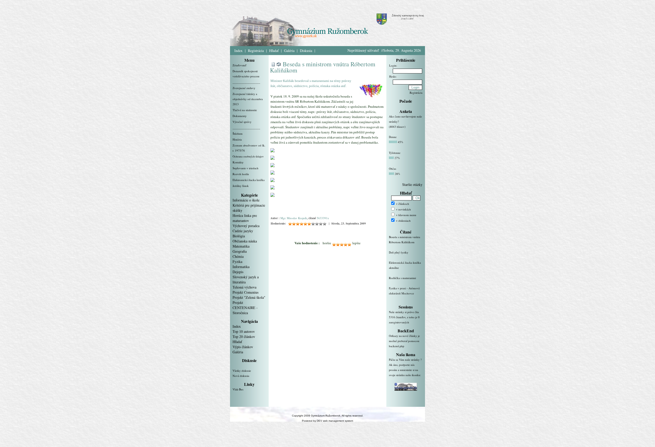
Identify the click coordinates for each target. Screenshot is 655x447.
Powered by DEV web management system (327, 420)
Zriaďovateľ (239, 65)
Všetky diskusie (242, 370)
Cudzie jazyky (243, 230)
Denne (393, 137)
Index (238, 50)
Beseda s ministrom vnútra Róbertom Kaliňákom (322, 67)
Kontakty (238, 162)
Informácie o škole (246, 200)
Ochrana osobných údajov (248, 156)
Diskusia (306, 50)
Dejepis (238, 271)
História (237, 139)
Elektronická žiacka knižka (249, 180)
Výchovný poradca (246, 225)
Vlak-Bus (238, 389)
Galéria (289, 50)
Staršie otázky (412, 184)
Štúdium (238, 133)
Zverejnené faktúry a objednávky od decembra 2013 (248, 99)
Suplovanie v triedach (245, 168)
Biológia (239, 235)
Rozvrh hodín (241, 174)
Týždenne (394, 153)
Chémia (238, 256)
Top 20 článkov (244, 336)
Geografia (240, 251)
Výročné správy (242, 122)
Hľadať (274, 50)
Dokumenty (240, 116)
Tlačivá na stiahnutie (245, 110)
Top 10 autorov (244, 331)
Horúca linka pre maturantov (245, 218)
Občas (392, 169)
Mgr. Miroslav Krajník (293, 218)
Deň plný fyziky (398, 252)
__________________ (246, 82)
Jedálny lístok (241, 186)
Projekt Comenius (245, 292)
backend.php (396, 346)
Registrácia (256, 50)
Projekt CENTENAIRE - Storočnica (245, 307)
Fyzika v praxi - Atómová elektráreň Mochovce (404, 290)
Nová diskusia (241, 376)
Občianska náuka (245, 241)
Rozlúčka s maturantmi (402, 278)
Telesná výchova (244, 287)
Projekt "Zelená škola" (249, 297)
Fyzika (237, 261)
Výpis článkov (243, 346)
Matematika (241, 246)
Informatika (241, 266)
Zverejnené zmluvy (244, 88)
